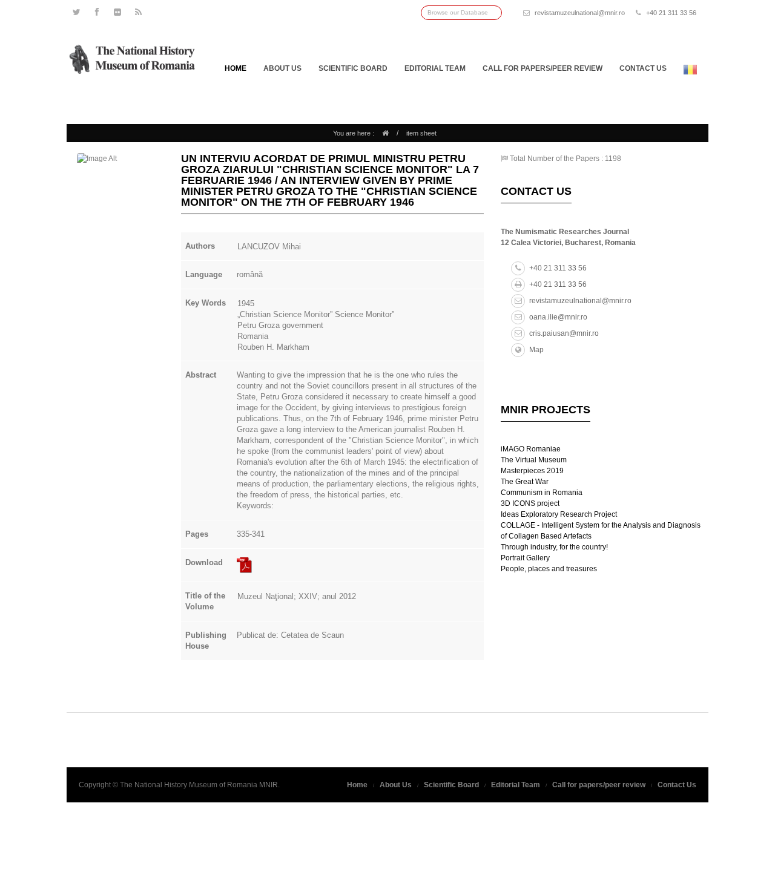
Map (536, 350)
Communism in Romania (541, 492)
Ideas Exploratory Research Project (559, 514)
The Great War (525, 481)
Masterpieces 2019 (532, 471)
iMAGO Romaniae (531, 449)
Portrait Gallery (525, 558)
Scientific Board (353, 68)
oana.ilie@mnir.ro (558, 317)
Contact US (643, 68)
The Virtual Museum (534, 460)
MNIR (268, 785)
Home (235, 68)
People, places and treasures (549, 569)
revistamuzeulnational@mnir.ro (580, 12)
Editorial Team (435, 68)
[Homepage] (385, 133)
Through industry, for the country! (554, 547)
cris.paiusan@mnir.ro (564, 333)
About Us (282, 68)
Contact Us (677, 785)
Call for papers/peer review (542, 68)
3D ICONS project (530, 503)
